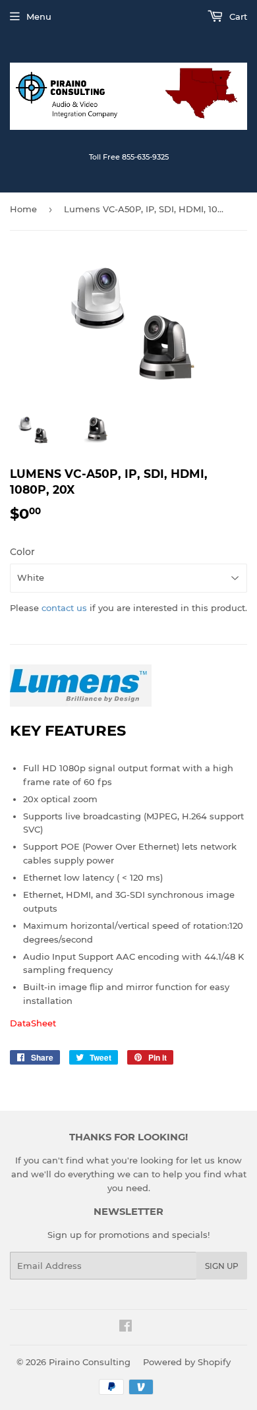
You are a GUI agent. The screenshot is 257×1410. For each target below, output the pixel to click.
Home (23, 209)
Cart (237, 16)
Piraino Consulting (89, 1362)
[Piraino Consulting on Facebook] (125, 1327)
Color (22, 552)
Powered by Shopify (187, 1362)
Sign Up (222, 1266)
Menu (38, 16)
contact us (64, 607)
